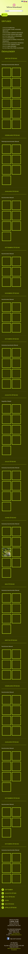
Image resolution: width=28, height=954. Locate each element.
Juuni (7, 900)
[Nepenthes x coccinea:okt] (16, 282)
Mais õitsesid (9, 904)
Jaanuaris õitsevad (12, 191)
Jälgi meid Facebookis (15, 938)
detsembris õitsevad (12, 247)
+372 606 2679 (16, 933)
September (9, 889)
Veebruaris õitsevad (12, 135)
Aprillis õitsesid (11, 907)
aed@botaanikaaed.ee (15, 934)
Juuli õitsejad (10, 897)
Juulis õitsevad (10, 461)
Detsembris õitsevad (12, 798)
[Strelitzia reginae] (6, 261)
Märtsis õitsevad (11, 58)
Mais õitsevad (10, 584)
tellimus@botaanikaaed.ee (14, 948)
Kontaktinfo (14, 949)
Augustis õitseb (10, 893)
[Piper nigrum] (16, 261)
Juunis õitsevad (10, 517)
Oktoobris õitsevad (12, 339)
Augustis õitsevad (11, 395)
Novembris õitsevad (12, 293)
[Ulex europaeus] (6, 282)
